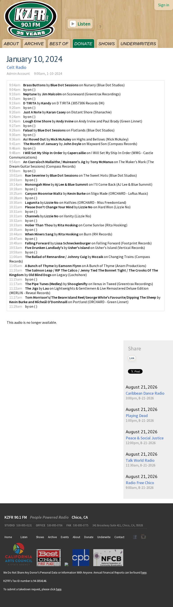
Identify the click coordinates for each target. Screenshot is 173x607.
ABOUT (11, 43)
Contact (119, 537)
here (143, 572)
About (76, 537)
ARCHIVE (34, 43)
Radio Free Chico (140, 482)
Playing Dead (137, 415)
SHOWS (106, 43)
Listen (83, 24)
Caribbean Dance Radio (145, 393)
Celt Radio (16, 67)
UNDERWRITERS (138, 43)
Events (65, 537)
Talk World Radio (140, 460)
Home (8, 537)
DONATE (83, 43)
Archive (52, 537)
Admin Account (18, 73)
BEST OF (59, 43)
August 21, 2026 (141, 387)
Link (131, 358)
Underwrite (103, 537)
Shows (40, 537)
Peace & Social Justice (145, 438)
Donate (88, 537)
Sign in (163, 4)
